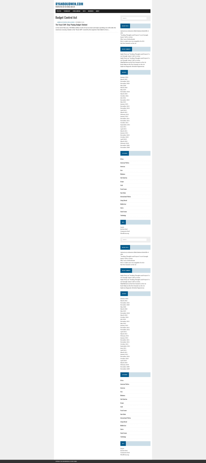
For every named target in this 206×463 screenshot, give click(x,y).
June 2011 (123, 127)
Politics (59, 11)
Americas (122, 166)
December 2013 (124, 100)
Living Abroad (76, 11)
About (97, 11)
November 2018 (125, 92)
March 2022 (123, 79)
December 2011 (124, 118)
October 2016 (124, 96)
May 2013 (123, 102)
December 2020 (124, 83)
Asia (121, 170)
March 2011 (123, 131)
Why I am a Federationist (127, 39)
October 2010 (124, 137)
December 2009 (124, 145)
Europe (122, 182)
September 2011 (125, 125)
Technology (67, 11)
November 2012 (125, 108)
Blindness (90, 11)
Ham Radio (123, 193)
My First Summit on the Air (128, 43)
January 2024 (124, 77)
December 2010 (124, 135)
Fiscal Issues (71, 22)
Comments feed (125, 231)
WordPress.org (124, 233)
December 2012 (124, 106)
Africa (121, 159)
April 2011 (123, 129)
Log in (122, 227)
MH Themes (74, 461)
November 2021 (125, 81)
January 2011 (124, 133)
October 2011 (124, 123)
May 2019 (123, 90)
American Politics (62, 22)
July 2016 (123, 98)
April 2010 (123, 139)
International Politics (125, 197)
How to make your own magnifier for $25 (132, 41)
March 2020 (123, 87)
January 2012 (124, 116)
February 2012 (124, 114)
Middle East (123, 204)
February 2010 (124, 143)
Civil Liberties (123, 178)
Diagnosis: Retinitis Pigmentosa (135, 66)
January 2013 (124, 104)
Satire (121, 208)
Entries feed (123, 229)
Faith (84, 11)
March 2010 (123, 141)
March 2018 (123, 94)
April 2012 (123, 110)
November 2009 (125, 147)
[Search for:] (134, 18)
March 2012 (123, 112)
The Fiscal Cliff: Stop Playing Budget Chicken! (71, 24)
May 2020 (123, 85)
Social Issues (123, 212)
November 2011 (125, 120)
